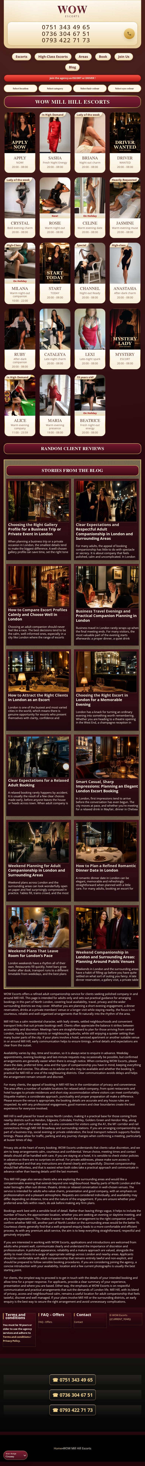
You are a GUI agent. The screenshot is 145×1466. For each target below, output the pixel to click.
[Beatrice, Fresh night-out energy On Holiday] (90, 405)
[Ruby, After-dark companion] (20, 339)
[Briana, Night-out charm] (90, 142)
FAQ (41, 1322)
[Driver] (125, 142)
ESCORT (77, 78)
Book (103, 56)
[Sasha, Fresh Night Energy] (55, 142)
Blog (72, 67)
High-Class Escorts (53, 56)
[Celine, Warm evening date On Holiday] (90, 208)
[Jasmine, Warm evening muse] (125, 208)
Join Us (123, 56)
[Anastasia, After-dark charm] (125, 273)
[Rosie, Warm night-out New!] (55, 208)
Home (58, 1448)
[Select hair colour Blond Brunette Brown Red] (90, 88)
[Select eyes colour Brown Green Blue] (124, 88)
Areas (83, 56)
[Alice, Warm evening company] (20, 405)
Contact (78, 1322)
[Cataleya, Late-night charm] (55, 339)
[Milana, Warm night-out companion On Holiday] (20, 273)
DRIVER (90, 78)
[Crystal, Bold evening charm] (20, 208)
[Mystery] (125, 339)
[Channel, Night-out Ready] (90, 273)
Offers (48, 1322)
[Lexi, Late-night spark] (90, 339)
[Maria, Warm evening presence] (55, 405)
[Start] (55, 273)
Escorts (21, 56)
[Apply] (20, 142)
